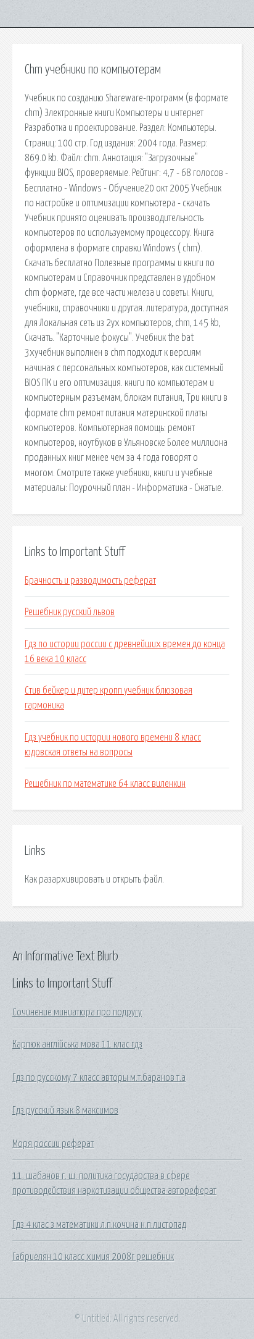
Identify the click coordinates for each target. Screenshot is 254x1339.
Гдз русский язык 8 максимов (65, 1110)
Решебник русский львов (70, 612)
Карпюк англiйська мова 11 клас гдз (77, 1044)
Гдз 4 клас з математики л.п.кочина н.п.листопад (99, 1225)
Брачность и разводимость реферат (90, 581)
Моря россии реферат (53, 1144)
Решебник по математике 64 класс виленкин (105, 784)
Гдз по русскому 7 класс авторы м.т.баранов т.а (99, 1078)
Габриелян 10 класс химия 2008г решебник (93, 1257)
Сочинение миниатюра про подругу (77, 1012)
